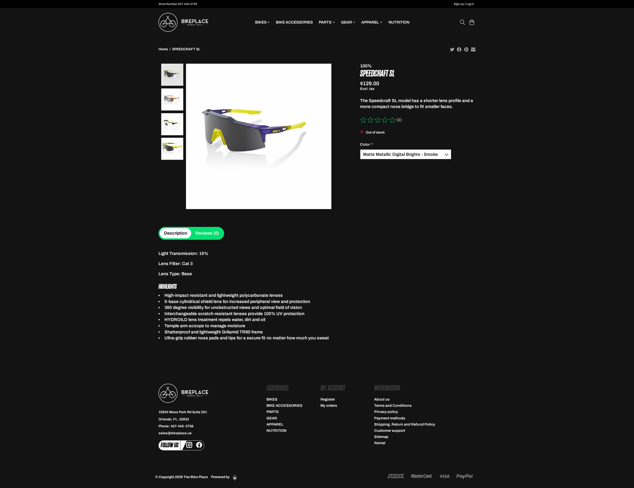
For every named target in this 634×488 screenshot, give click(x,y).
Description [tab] (175, 233)
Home (163, 49)
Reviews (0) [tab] (207, 233)
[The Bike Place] (183, 22)
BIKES (271, 399)
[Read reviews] (378, 120)
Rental (379, 443)
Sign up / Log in (464, 4)
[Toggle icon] (462, 22)
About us (382, 399)
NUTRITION (399, 22)
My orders (328, 405)
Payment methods (389, 418)
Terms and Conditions (393, 405)
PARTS (272, 412)
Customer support (389, 431)
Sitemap (381, 437)
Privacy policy (386, 412)
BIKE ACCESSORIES (294, 22)
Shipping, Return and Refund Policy (404, 424)
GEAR (271, 418)
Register (327, 399)
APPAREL (274, 424)
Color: (366, 144)
